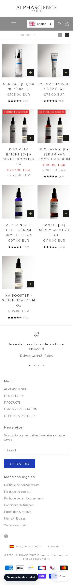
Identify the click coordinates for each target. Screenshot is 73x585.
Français (53, 546)
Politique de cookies (17, 492)
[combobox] (40, 24)
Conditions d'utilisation (19, 505)
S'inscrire (19, 463)
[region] (36, 345)
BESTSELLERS (14, 396)
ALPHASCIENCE (15, 389)
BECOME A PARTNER (19, 416)
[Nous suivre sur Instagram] (6, 536)
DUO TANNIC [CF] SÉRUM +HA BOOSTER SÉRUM (54, 154)
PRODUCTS (12, 402)
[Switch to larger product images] (60, 35)
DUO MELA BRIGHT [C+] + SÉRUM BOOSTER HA (19, 157)
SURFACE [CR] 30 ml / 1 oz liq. (18, 86)
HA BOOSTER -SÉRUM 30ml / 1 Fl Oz (18, 300)
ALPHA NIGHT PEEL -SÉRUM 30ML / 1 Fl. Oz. (19, 230)
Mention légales (15, 518)
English (41, 23)
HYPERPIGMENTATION (20, 409)
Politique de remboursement (23, 498)
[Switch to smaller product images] (67, 35)
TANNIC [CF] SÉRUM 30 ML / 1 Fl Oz (54, 230)
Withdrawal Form (15, 525)
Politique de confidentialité (22, 485)
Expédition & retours (17, 512)
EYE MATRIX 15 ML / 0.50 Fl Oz (54, 86)
